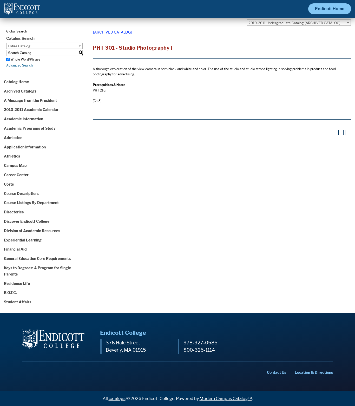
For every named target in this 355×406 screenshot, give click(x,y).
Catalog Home (16, 82)
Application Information (25, 147)
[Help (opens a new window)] (347, 34)
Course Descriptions (21, 193)
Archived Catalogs (20, 91)
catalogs (117, 398)
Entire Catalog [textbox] (19, 46)
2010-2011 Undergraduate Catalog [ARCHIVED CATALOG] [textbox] (294, 23)
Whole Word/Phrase (25, 59)
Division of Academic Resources (32, 230)
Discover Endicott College (26, 221)
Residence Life (17, 283)
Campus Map (15, 165)
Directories (14, 212)
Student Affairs (17, 302)
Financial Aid (15, 249)
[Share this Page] (334, 34)
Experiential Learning (23, 240)
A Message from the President (30, 100)
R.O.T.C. (10, 292)
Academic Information (23, 119)
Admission (13, 137)
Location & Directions (314, 372)
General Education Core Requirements (37, 258)
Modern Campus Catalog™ (226, 398)
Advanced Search (19, 65)
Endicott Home (329, 8)
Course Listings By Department (31, 202)
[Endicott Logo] (22, 11)
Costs (9, 184)
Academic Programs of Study (30, 128)
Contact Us (276, 372)
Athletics (12, 156)
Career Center (16, 175)
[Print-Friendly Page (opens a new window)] (340, 34)
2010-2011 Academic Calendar (31, 109)
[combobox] (299, 22)
